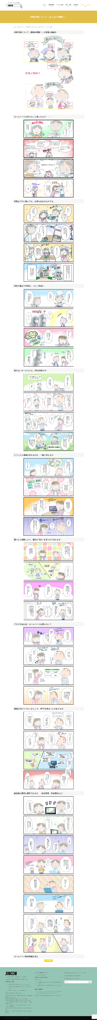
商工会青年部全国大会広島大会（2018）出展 (47, 993)
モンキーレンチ (16, 1018)
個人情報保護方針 (69, 976)
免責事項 (77, 976)
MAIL (10, 990)
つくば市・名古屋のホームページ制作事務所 (22, 27)
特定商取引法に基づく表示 (71, 979)
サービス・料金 (81, 973)
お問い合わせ (34, 27)
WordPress (27, 1018)
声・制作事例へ (48, 960)
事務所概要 (67, 973)
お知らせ (73, 973)
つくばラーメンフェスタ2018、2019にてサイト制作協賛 (49, 991)
